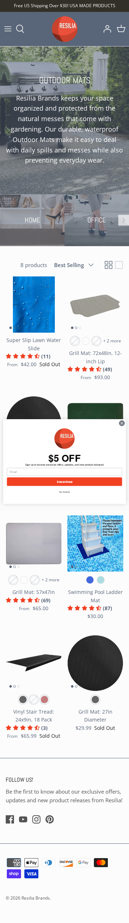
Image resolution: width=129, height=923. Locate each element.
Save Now (64, 481)
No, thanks (64, 492)
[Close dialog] (121, 423)
